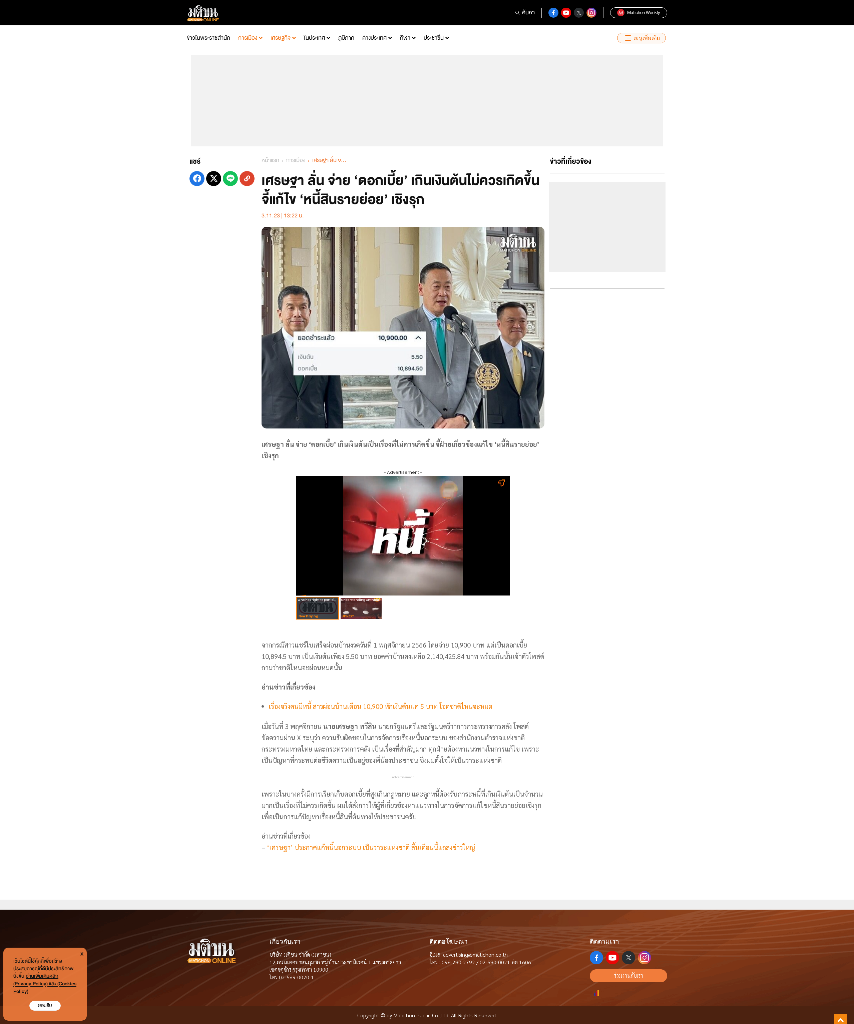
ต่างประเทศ (374, 38)
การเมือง (247, 38)
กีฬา (405, 38)
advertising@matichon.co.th (475, 954)
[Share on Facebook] (196, 178)
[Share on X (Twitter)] (213, 178)
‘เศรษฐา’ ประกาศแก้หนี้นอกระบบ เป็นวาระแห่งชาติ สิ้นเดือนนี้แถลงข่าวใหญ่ (371, 847)
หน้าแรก (270, 160)
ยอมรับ (45, 1005)
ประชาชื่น (434, 38)
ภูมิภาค (346, 38)
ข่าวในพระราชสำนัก (208, 38)
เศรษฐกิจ (281, 38)
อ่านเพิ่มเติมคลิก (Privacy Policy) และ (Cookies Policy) (44, 984)
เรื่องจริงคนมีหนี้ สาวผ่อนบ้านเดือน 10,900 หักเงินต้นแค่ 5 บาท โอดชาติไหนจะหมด (380, 706)
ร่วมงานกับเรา (628, 975)
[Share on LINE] (230, 178)
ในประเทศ (314, 38)
